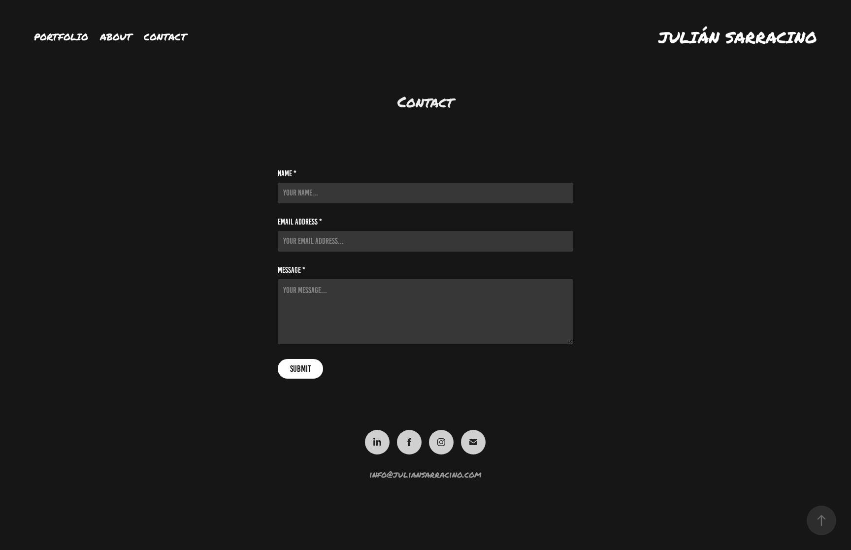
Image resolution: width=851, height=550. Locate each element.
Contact (165, 36)
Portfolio (61, 36)
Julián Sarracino (737, 37)
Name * (287, 174)
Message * (291, 270)
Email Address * (300, 222)
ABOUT (116, 36)
